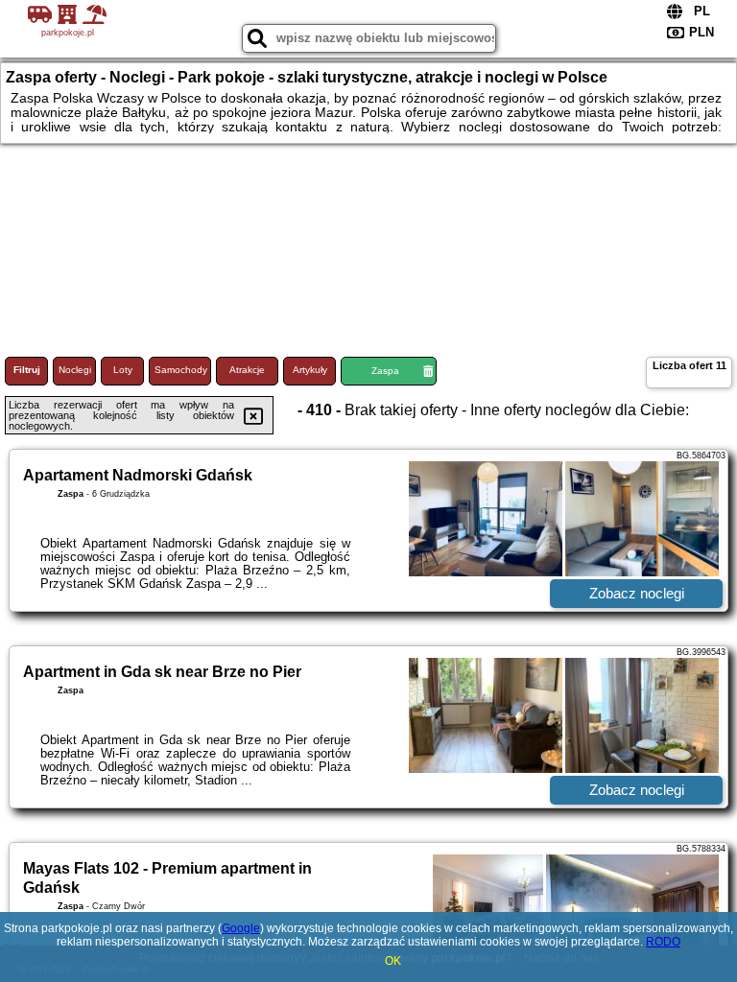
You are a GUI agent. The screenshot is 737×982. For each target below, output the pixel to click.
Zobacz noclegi (636, 593)
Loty (122, 369)
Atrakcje (247, 369)
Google (241, 928)
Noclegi (75, 369)
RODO (663, 941)
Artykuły (310, 369)
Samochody (181, 369)
